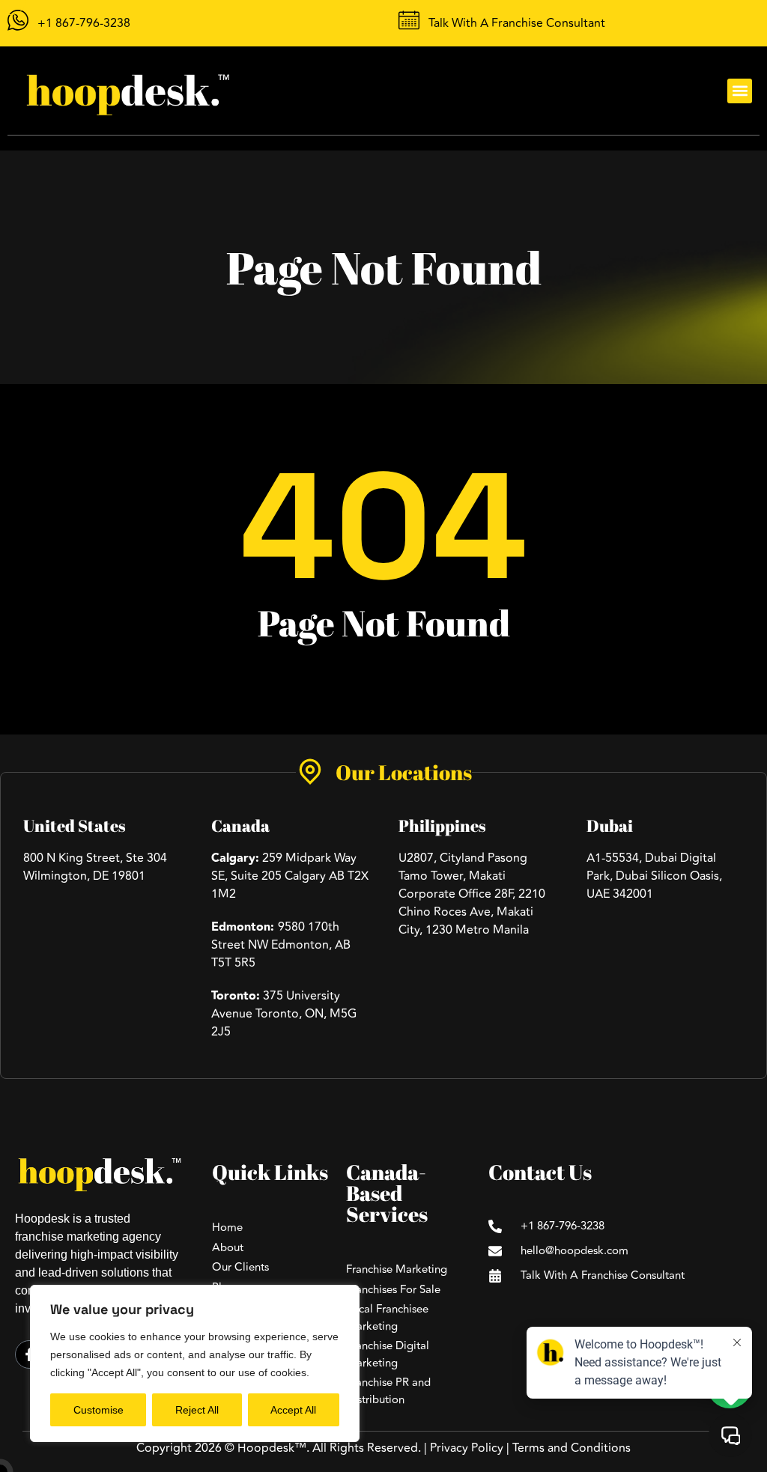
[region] (195, 1363)
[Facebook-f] (29, 1354)
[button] (739, 91)
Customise (98, 1410)
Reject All (197, 1410)
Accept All (293, 1410)
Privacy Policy (466, 1448)
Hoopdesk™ (271, 1448)
